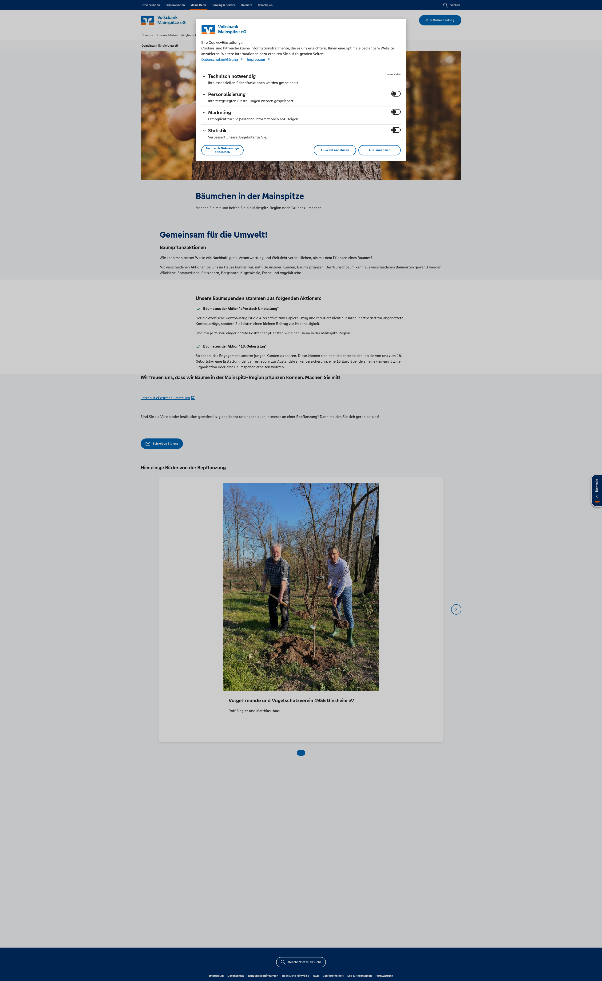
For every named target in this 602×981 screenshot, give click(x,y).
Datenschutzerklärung (220, 59)
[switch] (396, 94)
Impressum (256, 59)
